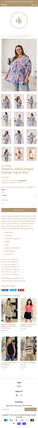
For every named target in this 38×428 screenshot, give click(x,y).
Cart (35, 5)
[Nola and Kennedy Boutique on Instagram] (21, 395)
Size (2, 192)
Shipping (4, 182)
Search (19, 386)
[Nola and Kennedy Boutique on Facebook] (17, 395)
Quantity (4, 200)
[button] (19, 180)
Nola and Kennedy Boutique (22, 415)
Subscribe (30, 409)
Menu (5, 5)
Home (3, 36)
